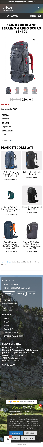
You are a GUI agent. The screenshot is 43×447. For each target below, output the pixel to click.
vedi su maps (8, 365)
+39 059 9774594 (11, 284)
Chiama (7, 293)
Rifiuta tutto (30, 433)
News (6, 325)
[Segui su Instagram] (4, 308)
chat (30, 294)
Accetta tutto (16, 433)
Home (3, 262)
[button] (34, 40)
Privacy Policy (11, 332)
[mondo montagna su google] (21, 402)
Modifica (15, 438)
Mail (19, 294)
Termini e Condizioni (14, 336)
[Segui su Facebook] (10, 308)
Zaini (11, 140)
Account (8, 329)
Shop (9, 262)
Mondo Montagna (8, 10)
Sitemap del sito (21, 444)
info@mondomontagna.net (17, 288)
